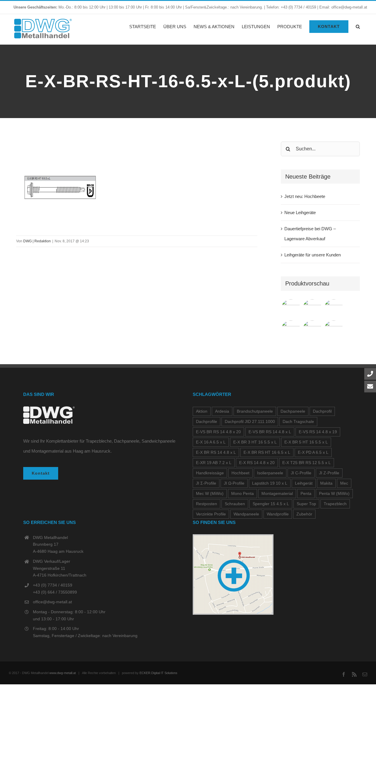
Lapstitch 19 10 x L (269, 483)
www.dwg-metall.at (62, 673)
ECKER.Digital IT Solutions (158, 673)
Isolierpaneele (270, 473)
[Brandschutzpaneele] (312, 330)
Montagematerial (277, 493)
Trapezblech (335, 504)
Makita (326, 483)
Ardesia (222, 411)
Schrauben (235, 504)
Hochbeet (240, 473)
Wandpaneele (246, 514)
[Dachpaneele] (312, 309)
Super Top (306, 504)
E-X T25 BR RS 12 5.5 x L (306, 463)
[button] (358, 26)
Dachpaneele (293, 411)
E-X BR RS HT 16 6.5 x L (267, 452)
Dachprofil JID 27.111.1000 (250, 421)
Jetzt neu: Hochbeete (304, 196)
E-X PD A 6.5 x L (313, 452)
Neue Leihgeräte (300, 212)
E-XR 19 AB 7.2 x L (213, 463)
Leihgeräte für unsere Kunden (312, 254)
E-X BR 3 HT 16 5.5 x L (255, 442)
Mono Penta (242, 493)
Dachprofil (322, 411)
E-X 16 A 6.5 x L (211, 442)
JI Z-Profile (329, 473)
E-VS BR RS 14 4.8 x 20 (218, 432)
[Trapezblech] (291, 309)
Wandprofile (278, 514)
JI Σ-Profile (206, 483)
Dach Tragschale (298, 421)
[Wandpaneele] (334, 309)
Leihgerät (304, 483)
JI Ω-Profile (234, 483)
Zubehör (304, 514)
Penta (306, 493)
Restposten (206, 504)
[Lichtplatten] (334, 330)
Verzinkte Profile (211, 514)
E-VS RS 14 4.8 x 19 (318, 432)
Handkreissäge (210, 473)
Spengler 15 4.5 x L (271, 504)
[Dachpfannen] (291, 330)
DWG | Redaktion (37, 241)
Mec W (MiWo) (210, 493)
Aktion (201, 411)
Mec (344, 483)
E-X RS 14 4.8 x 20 (257, 463)
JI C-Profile (301, 473)
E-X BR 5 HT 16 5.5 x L (306, 442)
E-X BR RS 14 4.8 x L (216, 452)
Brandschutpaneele (255, 411)
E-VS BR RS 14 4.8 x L (270, 432)
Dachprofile (206, 421)
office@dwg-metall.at (52, 601)
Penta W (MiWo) (334, 493)
